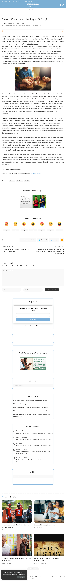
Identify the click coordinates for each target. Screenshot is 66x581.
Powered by (28, 326)
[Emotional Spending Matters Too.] (49, 511)
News (19, 25)
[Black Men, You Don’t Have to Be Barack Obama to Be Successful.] (17, 545)
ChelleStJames (36, 174)
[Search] (63, 5)
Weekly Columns (36, 25)
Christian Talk (9, 25)
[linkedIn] (51, 240)
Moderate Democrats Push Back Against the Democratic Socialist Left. (33, 461)
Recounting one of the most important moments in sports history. (32, 411)
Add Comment (21, 23)
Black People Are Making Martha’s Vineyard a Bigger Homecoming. (34, 433)
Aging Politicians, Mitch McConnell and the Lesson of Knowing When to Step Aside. (33, 452)
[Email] (62, 240)
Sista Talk (28, 25)
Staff (5, 23)
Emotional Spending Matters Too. (24, 404)
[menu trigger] (3, 5)
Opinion (23, 25)
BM (3, 25)
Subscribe (33, 319)
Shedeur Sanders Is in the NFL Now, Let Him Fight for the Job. (31, 400)
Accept (21, 577)
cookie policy (21, 574)
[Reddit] (56, 240)
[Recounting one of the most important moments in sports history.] (49, 545)
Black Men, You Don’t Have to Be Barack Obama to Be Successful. (32, 407)
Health (15, 25)
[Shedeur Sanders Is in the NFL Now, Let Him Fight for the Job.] (17, 511)
